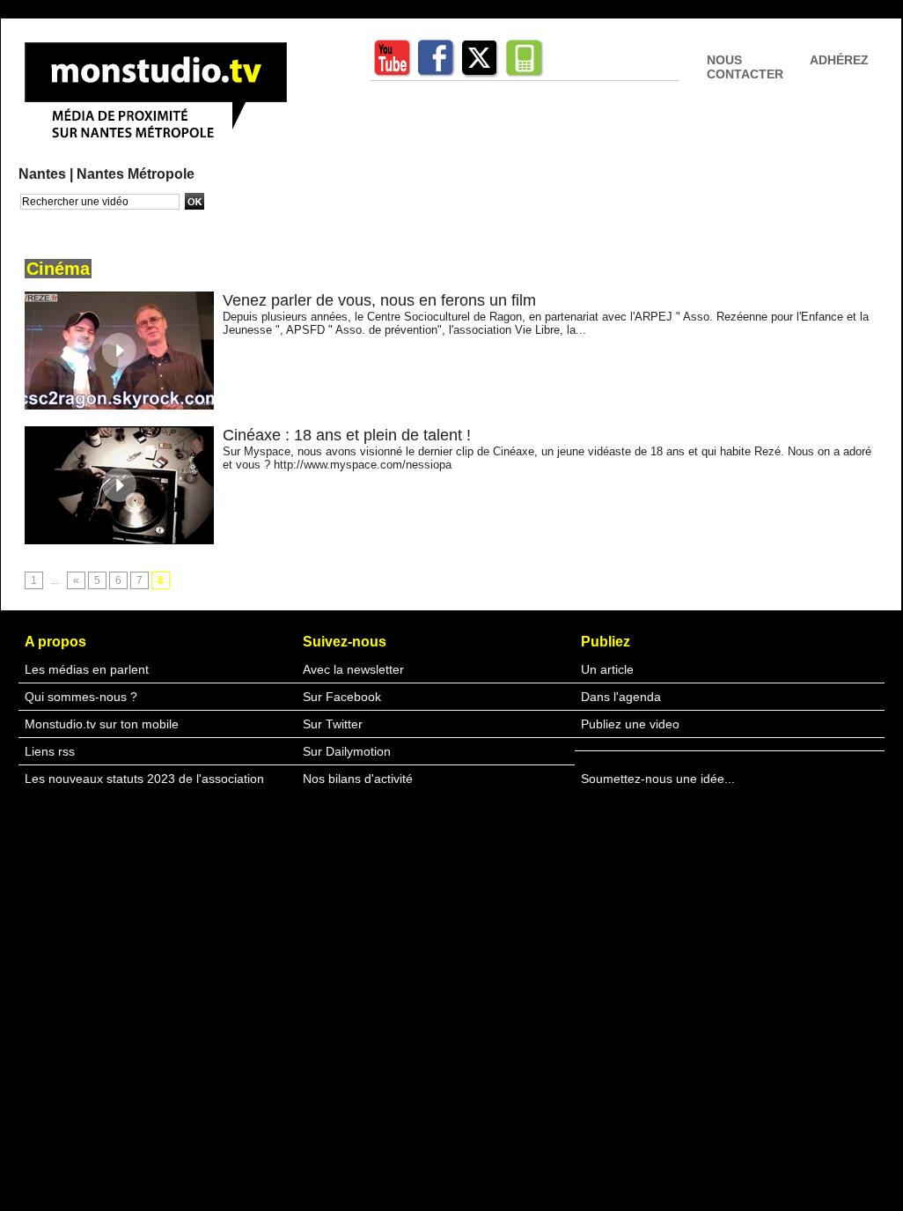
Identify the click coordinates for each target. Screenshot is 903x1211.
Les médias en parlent (87, 669)
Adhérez (839, 60)
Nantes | (47, 173)
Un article (607, 669)
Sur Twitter (333, 724)
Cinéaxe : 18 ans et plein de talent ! (347, 435)
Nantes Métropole (136, 173)
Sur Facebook (342, 697)
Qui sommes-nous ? (81, 697)
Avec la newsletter (353, 669)
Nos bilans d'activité (358, 779)
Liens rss (50, 751)
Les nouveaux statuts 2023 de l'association (144, 779)
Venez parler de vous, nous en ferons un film (379, 300)
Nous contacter (745, 67)
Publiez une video (630, 724)
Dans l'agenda (621, 697)
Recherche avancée (63, 219)
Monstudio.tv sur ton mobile (102, 724)
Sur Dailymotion (347, 751)
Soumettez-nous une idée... (658, 779)
